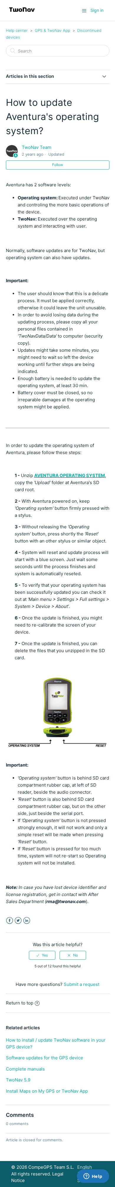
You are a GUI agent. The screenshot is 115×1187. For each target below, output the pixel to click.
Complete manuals (25, 1069)
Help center (17, 30)
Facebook (9, 920)
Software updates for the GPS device (44, 1058)
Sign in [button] (97, 10)
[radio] (42, 955)
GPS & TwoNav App (52, 30)
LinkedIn (26, 920)
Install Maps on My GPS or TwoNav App (47, 1091)
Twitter (18, 920)
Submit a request (81, 984)
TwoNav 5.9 (18, 1080)
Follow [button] (57, 164)
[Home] (22, 13)
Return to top (19, 1003)
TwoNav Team (36, 147)
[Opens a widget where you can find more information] (93, 1176)
